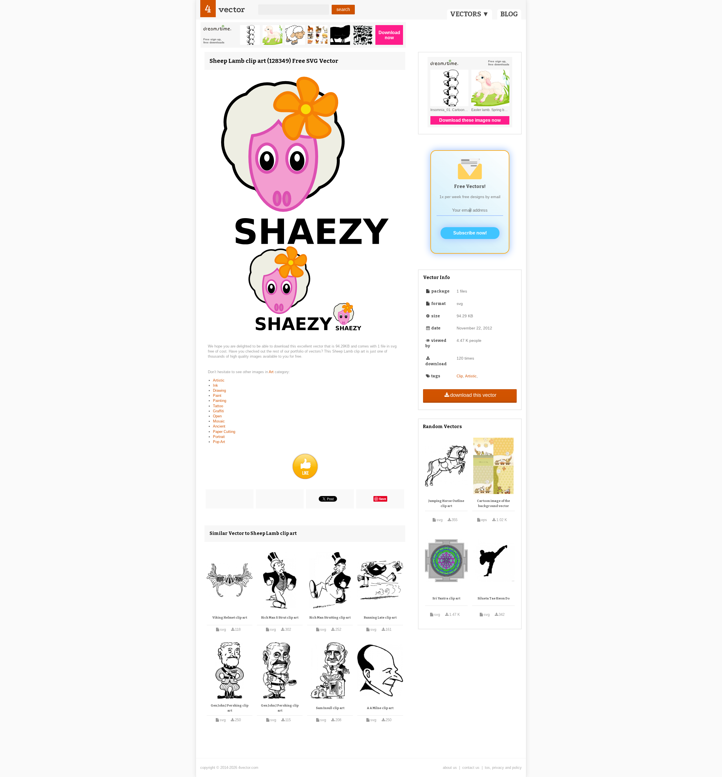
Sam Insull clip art (330, 708)
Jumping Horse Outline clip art (446, 503)
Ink (215, 385)
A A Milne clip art (380, 708)
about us (450, 767)
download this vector (473, 395)
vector (231, 9)
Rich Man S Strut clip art (279, 617)
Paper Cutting (224, 432)
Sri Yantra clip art (446, 598)
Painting (219, 401)
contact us (470, 767)
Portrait (219, 437)
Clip (460, 376)
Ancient (219, 426)
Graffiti (218, 411)
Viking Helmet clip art (229, 617)
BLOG (509, 14)
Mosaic (219, 421)
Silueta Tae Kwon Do (493, 598)
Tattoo (218, 406)
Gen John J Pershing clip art (229, 708)
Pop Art (219, 442)
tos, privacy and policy (503, 767)
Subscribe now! (470, 233)
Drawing (219, 390)
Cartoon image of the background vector (493, 503)
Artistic (218, 380)
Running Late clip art (380, 617)
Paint (217, 395)
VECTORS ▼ (469, 14)
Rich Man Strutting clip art (330, 617)
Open (217, 416)
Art (272, 372)
